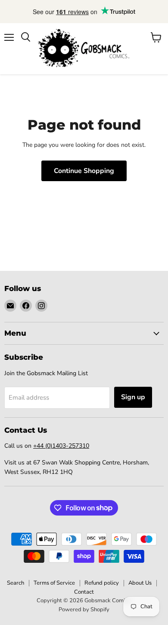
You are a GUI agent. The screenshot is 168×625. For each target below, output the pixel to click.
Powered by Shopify (84, 609)
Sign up (133, 397)
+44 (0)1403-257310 (61, 446)
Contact (84, 592)
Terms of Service (54, 583)
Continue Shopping (84, 171)
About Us (140, 583)
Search (15, 583)
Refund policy (101, 583)
